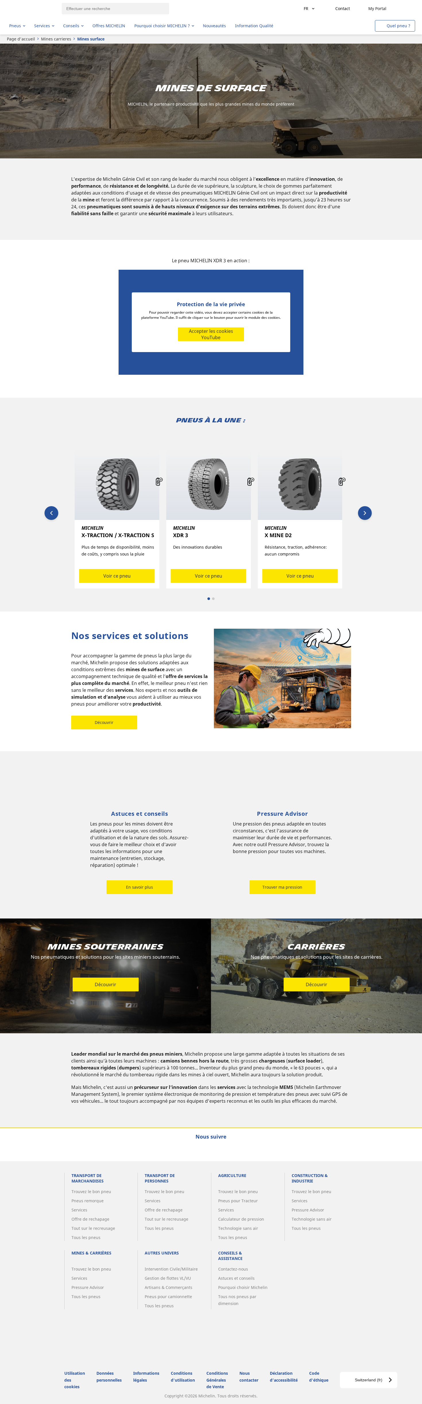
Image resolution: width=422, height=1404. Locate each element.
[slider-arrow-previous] (51, 513)
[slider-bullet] (208, 598)
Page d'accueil (21, 39)
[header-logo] (31, 8)
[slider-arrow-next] (365, 513)
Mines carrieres (56, 39)
